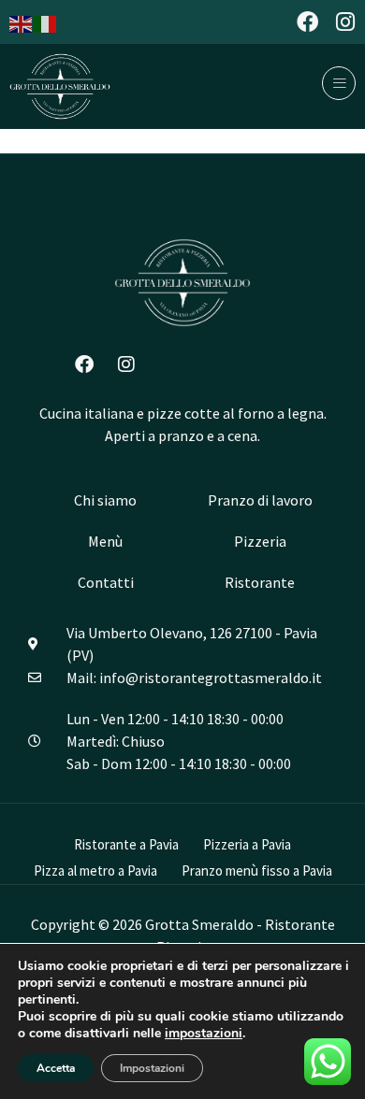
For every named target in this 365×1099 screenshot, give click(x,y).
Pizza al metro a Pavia (95, 870)
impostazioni (203, 1033)
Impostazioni (152, 1068)
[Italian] (46, 22)
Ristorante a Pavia (126, 844)
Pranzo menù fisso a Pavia (257, 870)
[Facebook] (307, 22)
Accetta (55, 1068)
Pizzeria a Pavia (247, 844)
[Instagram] (345, 22)
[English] (21, 22)
